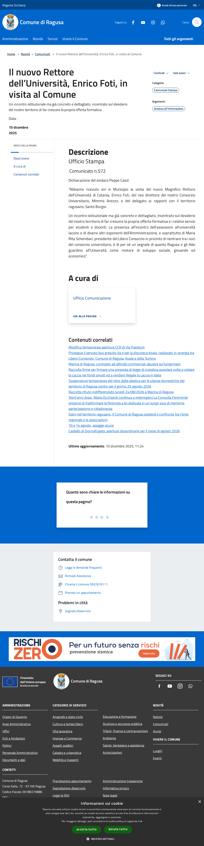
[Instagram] (151, 22)
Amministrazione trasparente (123, 781)
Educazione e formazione (119, 716)
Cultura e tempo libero (68, 724)
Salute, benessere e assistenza (123, 745)
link (140, 821)
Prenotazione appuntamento (72, 781)
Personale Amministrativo (20, 752)
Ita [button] (194, 5)
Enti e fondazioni (13, 738)
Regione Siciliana (14, 5)
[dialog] (102, 822)
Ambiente (109, 738)
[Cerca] (197, 22)
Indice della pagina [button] (25, 145)
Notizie (158, 716)
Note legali (110, 795)
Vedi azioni (179, 73)
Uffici (5, 731)
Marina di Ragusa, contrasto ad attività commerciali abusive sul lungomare (124, 364)
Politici (7, 745)
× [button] (199, 801)
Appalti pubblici (63, 745)
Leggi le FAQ (61, 795)
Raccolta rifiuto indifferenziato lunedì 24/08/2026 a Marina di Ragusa (121, 392)
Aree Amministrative (16, 724)
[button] (101, 838)
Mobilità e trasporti (65, 759)
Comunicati (42, 54)
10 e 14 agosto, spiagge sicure (91, 425)
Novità (25, 54)
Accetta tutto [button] (86, 829)
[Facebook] (131, 22)
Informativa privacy (116, 788)
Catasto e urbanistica (67, 752)
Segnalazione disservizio (69, 788)
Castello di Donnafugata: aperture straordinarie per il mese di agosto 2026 (124, 431)
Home (11, 54)
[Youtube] (141, 22)
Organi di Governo (14, 716)
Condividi (159, 73)
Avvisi (157, 731)
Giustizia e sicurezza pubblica (122, 723)
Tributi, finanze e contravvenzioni (125, 731)
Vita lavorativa (62, 731)
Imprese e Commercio (67, 738)
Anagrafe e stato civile (68, 716)
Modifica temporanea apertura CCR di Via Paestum (107, 347)
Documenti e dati (14, 759)
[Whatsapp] (161, 22)
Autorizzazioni (112, 752)
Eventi (157, 758)
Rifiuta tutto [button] (118, 829)
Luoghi (157, 750)
